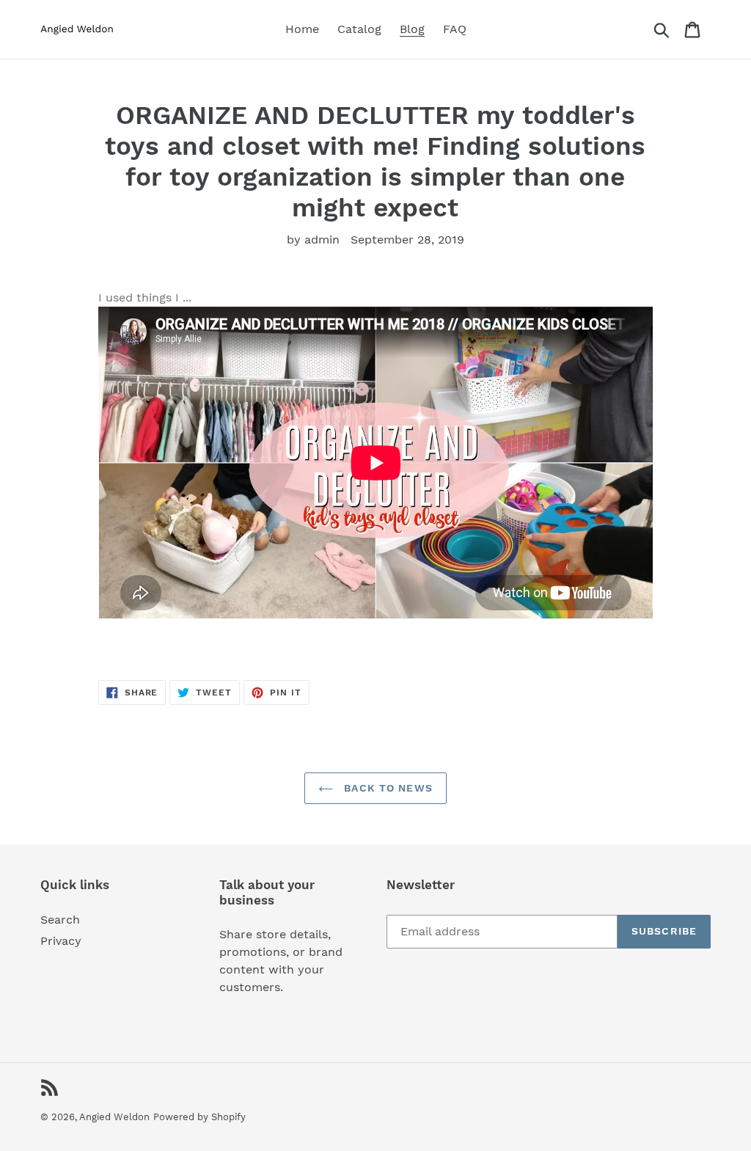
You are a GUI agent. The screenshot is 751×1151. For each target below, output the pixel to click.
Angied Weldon (114, 1116)
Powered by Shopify (199, 1116)
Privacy (60, 941)
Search (60, 920)
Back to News (386, 788)
